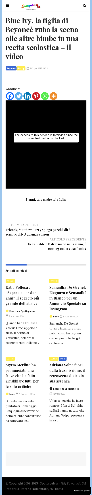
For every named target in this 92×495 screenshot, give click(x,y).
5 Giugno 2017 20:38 (38, 68)
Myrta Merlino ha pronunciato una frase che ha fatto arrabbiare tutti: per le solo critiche (22, 376)
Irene (56, 316)
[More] (53, 96)
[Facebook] (10, 96)
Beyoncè (11, 68)
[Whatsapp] (45, 96)
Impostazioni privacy (81, 491)
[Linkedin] (27, 96)
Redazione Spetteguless (22, 311)
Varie (62, 359)
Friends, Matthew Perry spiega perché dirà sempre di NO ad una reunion (38, 232)
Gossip (21, 68)
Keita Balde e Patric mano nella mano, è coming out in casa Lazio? (57, 246)
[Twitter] (19, 96)
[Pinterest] (36, 96)
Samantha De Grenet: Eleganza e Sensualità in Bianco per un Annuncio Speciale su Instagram (67, 298)
